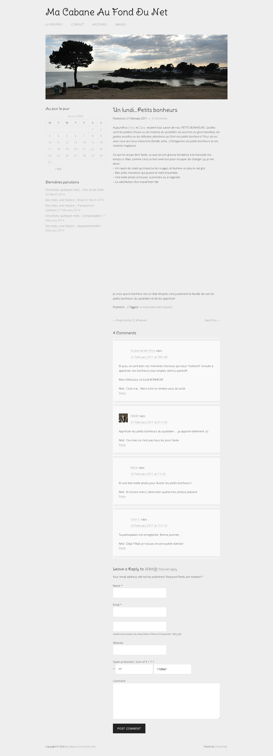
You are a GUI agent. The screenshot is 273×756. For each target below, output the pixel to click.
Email (117, 604)
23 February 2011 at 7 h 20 (148, 474)
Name (118, 585)
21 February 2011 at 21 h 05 (149, 422)
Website (118, 643)
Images (121, 24)
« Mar (58, 169)
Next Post (212, 320)
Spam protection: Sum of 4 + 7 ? (133, 662)
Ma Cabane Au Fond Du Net (80, 746)
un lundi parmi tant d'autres (156, 307)
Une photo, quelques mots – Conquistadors (73, 215)
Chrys (131, 127)
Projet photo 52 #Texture (130, 320)
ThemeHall (221, 746)
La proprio (54, 24)
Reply (122, 393)
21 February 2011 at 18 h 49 (149, 357)
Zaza (142, 127)
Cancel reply (168, 569)
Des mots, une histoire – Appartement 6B (72, 226)
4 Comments (159, 118)
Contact (77, 24)
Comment (119, 681)
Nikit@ (151, 568)
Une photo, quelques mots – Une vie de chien (75, 189)
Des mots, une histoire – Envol (65, 200)
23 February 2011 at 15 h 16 (149, 525)
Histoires (99, 24)
